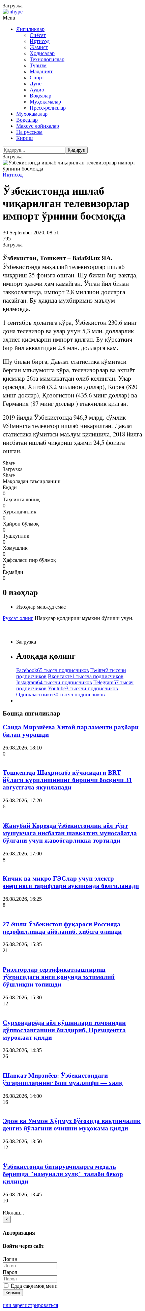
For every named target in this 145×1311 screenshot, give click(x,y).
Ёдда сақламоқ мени (33, 1286)
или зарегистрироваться (30, 1305)
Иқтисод (40, 41)
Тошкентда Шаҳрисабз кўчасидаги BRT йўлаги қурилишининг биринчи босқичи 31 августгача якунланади (67, 780)
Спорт (37, 77)
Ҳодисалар (42, 53)
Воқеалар (40, 96)
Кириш (24, 138)
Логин (10, 1259)
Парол (10, 1272)
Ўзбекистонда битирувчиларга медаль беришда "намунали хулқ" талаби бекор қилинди (63, 1174)
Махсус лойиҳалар (37, 126)
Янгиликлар (30, 29)
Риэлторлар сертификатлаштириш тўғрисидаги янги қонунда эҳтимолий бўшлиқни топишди (59, 977)
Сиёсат (38, 35)
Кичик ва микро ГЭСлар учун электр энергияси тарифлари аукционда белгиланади (71, 882)
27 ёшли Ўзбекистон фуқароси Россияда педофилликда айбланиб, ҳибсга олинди (62, 928)
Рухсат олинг (18, 618)
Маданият (41, 71)
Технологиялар (47, 59)
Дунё (35, 83)
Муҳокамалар (45, 102)
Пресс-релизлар (48, 108)
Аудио (37, 89)
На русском (29, 132)
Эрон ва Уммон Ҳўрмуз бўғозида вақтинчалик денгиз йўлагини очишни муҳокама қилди (72, 1124)
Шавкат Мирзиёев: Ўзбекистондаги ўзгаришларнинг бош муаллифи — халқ (63, 1079)
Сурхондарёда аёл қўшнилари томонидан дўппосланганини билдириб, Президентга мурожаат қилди (64, 1030)
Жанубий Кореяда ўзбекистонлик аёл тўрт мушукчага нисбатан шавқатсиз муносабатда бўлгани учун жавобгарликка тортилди (70, 833)
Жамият (39, 47)
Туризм (38, 65)
